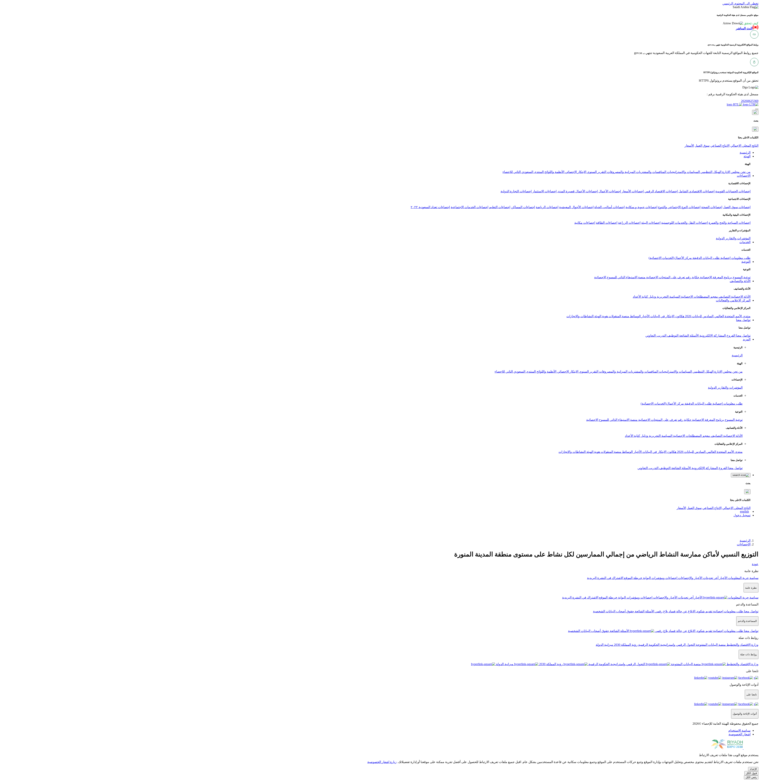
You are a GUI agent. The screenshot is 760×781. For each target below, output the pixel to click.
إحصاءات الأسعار (633, 191)
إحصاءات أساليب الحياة (609, 207)
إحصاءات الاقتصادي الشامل (696, 191)
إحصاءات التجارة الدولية (516, 191)
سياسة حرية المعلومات (742, 578)
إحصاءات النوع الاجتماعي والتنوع (679, 207)
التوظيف (672, 335)
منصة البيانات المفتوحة (710, 644)
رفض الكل (751, 777)
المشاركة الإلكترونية (712, 335)
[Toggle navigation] (756, 109)
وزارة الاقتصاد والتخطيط (742, 644)
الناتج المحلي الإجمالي (744, 145)
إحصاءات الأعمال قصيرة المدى (577, 191)
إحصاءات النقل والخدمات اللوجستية (684, 222)
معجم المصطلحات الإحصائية (699, 296)
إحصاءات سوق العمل (736, 207)
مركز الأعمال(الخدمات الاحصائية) (670, 258)
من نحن (745, 172)
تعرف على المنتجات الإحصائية (665, 277)
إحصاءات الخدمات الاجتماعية (469, 207)
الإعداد (753, 769)
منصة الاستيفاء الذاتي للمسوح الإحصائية (619, 277)
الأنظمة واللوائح (554, 172)
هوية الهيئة (601, 316)
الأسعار (689, 145)
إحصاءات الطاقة (606, 222)
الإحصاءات (743, 544)
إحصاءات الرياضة (547, 207)
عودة (755, 564)
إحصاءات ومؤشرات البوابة (659, 578)
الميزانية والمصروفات (620, 172)
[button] (740, 23)
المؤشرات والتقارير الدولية (733, 238)
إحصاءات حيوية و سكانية (641, 207)
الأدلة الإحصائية (740, 296)
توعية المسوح (741, 277)
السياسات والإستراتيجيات (683, 172)
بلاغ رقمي (661, 611)
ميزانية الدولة (604, 644)
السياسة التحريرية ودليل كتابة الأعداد (656, 296)
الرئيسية (737, 355)
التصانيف (724, 296)
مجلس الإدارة (730, 172)
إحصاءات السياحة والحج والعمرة (729, 222)
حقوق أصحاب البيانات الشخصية (613, 611)
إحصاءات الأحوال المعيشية (576, 207)
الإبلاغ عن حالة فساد (681, 611)
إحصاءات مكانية (584, 222)
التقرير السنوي (596, 172)
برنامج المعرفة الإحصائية (715, 277)
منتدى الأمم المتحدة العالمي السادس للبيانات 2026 (717, 316)
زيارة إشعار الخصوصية (382, 762)
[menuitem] (739, 730)
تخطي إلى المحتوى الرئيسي (740, 3)
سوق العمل (702, 145)
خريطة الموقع (632, 578)
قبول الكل (751, 773)
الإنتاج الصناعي (720, 145)
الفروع (730, 335)
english (744, 511)
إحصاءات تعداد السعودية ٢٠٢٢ (430, 207)
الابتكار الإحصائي (575, 172)
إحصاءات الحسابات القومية (732, 191)
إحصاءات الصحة (711, 207)
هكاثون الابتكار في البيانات (667, 316)
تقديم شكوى (703, 611)
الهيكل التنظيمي (710, 172)
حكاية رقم (692, 277)
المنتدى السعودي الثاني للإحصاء (523, 172)
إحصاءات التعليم (499, 207)
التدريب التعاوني (655, 335)
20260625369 (749, 101)
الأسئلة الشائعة (688, 335)
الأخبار (645, 316)
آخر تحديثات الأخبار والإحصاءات (697, 578)
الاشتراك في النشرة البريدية (605, 578)
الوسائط (635, 316)
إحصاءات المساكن (523, 207)
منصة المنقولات (618, 316)
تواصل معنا (742, 335)
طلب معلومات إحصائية (735, 258)
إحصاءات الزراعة (629, 222)
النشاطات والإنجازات (580, 316)
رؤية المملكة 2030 (625, 644)
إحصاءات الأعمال (609, 191)
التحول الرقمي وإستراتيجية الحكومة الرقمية (666, 644)
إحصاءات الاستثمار (544, 191)
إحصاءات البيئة (650, 222)
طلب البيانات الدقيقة (706, 258)
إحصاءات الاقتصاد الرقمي (661, 191)
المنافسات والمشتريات (650, 172)
